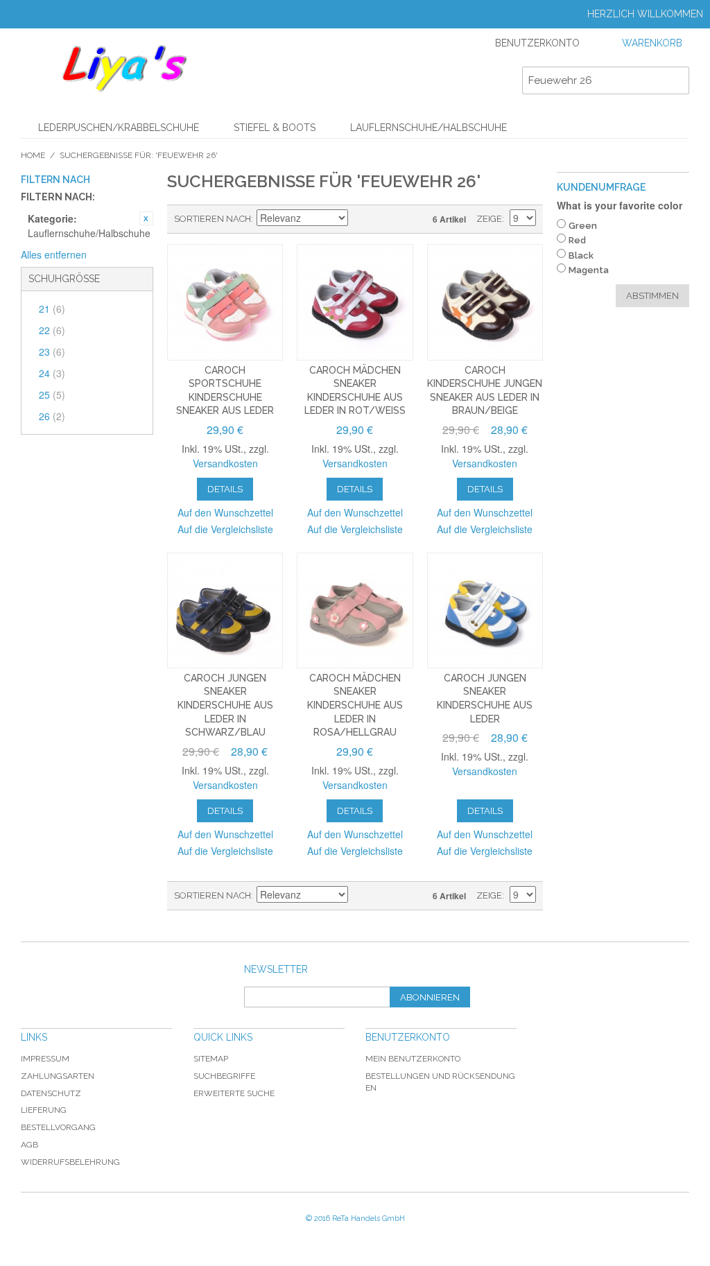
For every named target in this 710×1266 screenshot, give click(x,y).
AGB (29, 1145)
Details (225, 489)
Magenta (589, 270)
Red (577, 240)
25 (52, 394)
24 (52, 373)
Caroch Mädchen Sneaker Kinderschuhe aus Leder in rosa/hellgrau (355, 705)
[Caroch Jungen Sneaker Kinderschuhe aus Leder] (485, 610)
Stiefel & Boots (274, 127)
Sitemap (210, 1059)
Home (33, 155)
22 (52, 330)
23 (52, 351)
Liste (409, 219)
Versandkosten (225, 463)
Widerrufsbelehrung (70, 1162)
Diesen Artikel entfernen (146, 218)
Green (583, 225)
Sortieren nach (212, 219)
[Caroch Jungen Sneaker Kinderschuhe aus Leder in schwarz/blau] (225, 610)
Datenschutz (51, 1093)
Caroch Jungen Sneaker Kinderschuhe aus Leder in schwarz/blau (225, 705)
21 (52, 308)
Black (581, 255)
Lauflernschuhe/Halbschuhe (428, 127)
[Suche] (675, 80)
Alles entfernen (54, 254)
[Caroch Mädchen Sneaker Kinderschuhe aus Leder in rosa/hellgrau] (355, 610)
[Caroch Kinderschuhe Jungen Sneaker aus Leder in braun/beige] (485, 302)
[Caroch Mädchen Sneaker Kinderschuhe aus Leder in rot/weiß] (355, 302)
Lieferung (44, 1110)
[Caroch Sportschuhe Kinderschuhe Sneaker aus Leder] (225, 302)
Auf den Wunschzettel (225, 512)
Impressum (45, 1059)
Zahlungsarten (57, 1076)
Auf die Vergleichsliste (225, 529)
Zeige (489, 219)
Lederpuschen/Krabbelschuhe (118, 127)
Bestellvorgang (58, 1127)
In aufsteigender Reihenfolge (360, 219)
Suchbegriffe (224, 1076)
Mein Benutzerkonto (412, 1059)
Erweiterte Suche (234, 1093)
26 (52, 416)
